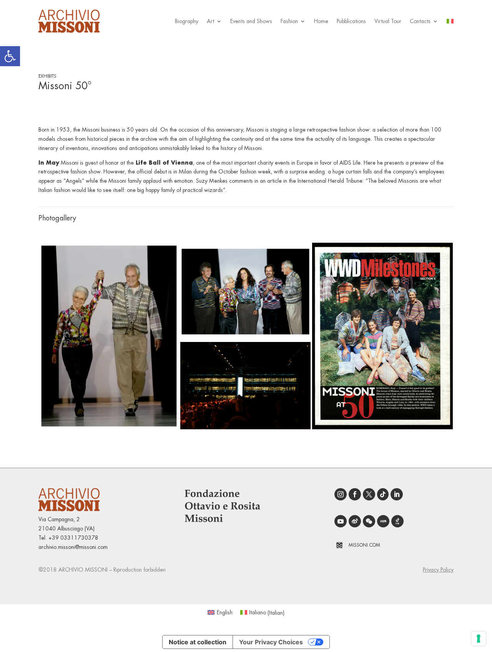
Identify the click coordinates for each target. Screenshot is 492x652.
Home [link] (321, 21)
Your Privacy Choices (271, 642)
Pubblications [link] (351, 21)
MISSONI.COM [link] (364, 545)
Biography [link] (186, 21)
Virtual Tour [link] (387, 21)
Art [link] (210, 21)
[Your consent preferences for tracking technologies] (478, 638)
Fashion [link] (289, 21)
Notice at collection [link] (197, 642)
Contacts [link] (420, 21)
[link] (10, 56)
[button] (109, 336)
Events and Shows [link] (251, 21)
